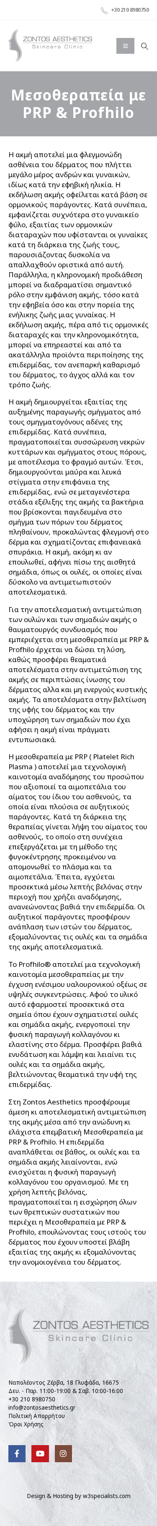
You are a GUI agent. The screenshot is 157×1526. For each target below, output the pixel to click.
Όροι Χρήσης (26, 1424)
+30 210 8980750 (31, 1399)
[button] (144, 46)
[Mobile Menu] (125, 46)
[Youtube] (40, 1453)
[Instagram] (63, 1453)
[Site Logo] (50, 46)
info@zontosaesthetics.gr (41, 1407)
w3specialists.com (107, 1496)
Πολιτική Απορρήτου (36, 1416)
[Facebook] (17, 1453)
